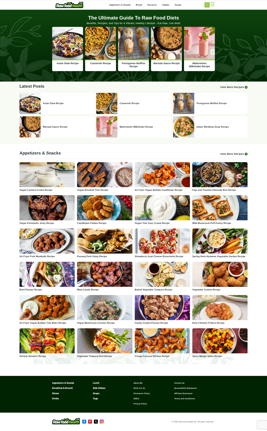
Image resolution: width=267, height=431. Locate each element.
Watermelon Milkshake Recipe (199, 65)
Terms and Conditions (184, 398)
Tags (95, 398)
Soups (178, 4)
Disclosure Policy (142, 393)
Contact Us (179, 383)
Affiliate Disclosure (183, 393)
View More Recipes (232, 87)
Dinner (55, 393)
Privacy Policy (140, 404)
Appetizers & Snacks (120, 4)
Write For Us (139, 388)
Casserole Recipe (100, 63)
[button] (212, 52)
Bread (139, 4)
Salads (165, 4)
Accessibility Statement (185, 388)
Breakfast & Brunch (62, 388)
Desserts (152, 4)
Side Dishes (99, 388)
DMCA (136, 398)
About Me (138, 383)
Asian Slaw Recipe (68, 63)
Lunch (96, 383)
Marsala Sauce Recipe (166, 63)
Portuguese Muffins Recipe (133, 65)
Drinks (55, 398)
